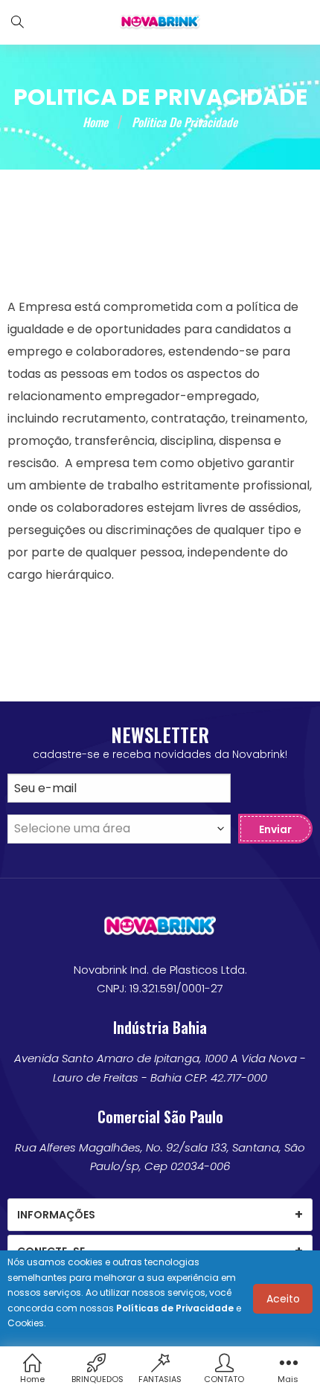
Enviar (275, 829)
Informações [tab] (56, 1215)
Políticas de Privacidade (175, 1308)
